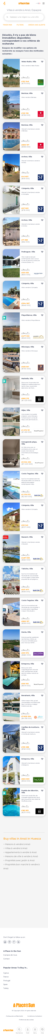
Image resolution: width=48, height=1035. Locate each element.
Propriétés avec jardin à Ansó (20, 860)
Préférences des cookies (26, 1020)
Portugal (6, 981)
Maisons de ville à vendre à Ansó (21, 856)
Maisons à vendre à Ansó (17, 844)
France (6, 977)
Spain (5, 984)
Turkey (6, 988)
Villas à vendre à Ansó (16, 848)
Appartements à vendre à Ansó (21, 852)
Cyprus (6, 973)
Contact (6, 959)
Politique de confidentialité (14, 1016)
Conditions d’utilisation (34, 1016)
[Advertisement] (24, 899)
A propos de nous (10, 955)
